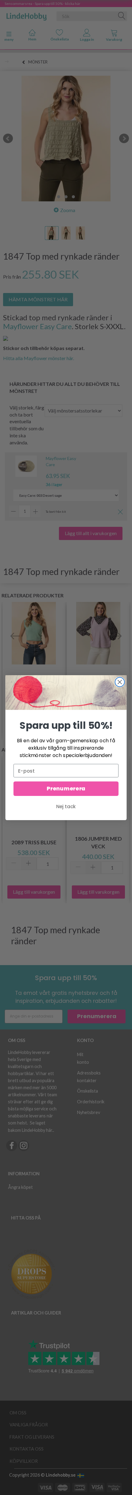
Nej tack (66, 806)
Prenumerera (66, 789)
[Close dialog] (120, 682)
